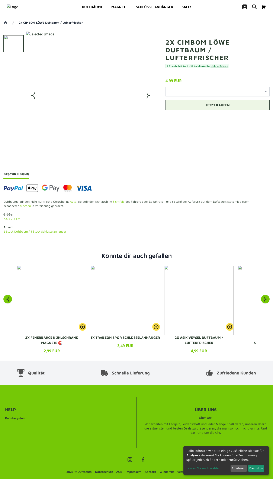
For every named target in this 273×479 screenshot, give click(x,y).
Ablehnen (238, 468)
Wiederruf (167, 471)
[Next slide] (265, 299)
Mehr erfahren (219, 66)
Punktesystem (15, 418)
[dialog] (226, 460)
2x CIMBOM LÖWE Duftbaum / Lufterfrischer (51, 22)
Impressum (133, 471)
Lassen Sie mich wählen (203, 468)
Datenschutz (104, 471)
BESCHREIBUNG (16, 174)
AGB (119, 471)
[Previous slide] (7, 299)
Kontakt (150, 471)
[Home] (5, 22)
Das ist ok (256, 468)
